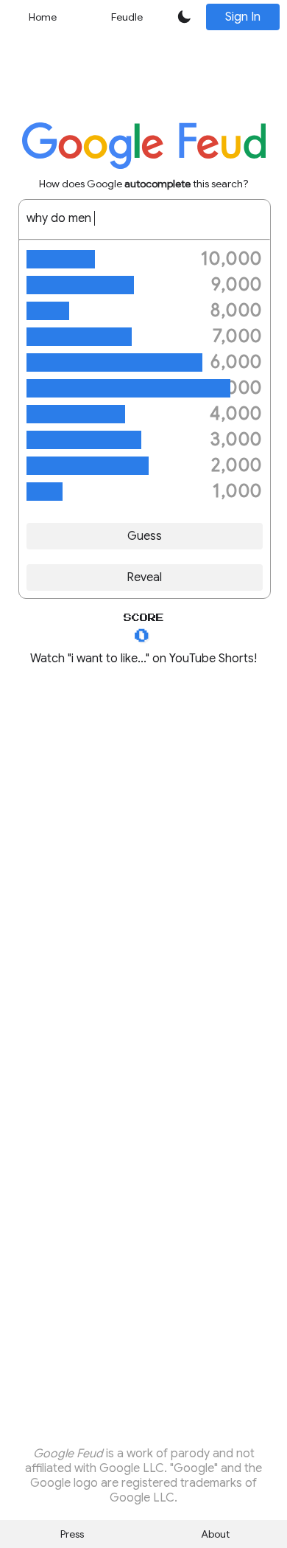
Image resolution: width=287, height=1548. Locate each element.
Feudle (127, 17)
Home (43, 17)
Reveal (144, 577)
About (215, 1534)
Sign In (243, 17)
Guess (144, 536)
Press (72, 1534)
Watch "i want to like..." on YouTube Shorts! (143, 658)
